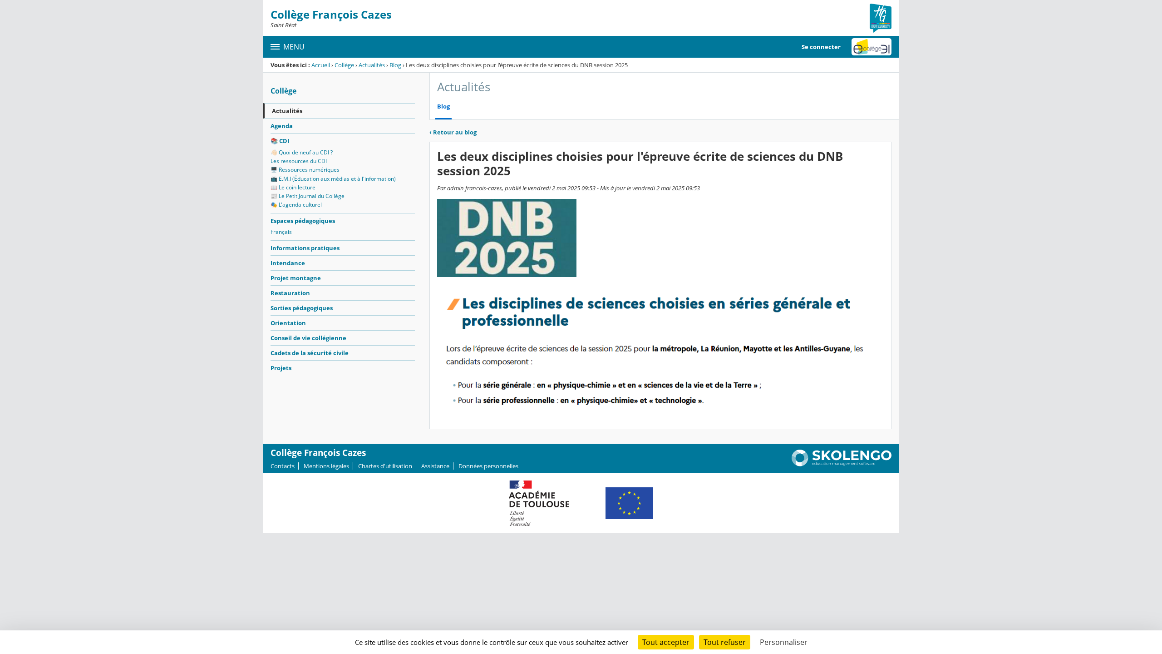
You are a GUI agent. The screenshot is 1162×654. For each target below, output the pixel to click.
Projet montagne (296, 278)
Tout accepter (665, 642)
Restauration (290, 293)
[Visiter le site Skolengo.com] (841, 464)
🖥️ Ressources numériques (305, 169)
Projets (281, 368)
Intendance (288, 263)
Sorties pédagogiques (302, 308)
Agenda (282, 126)
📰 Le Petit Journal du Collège (308, 196)
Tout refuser (725, 642)
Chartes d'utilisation (385, 466)
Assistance (435, 466)
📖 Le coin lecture (293, 187)
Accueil (320, 65)
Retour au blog (453, 132)
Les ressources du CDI (299, 161)
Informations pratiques (305, 248)
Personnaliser (783, 642)
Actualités (372, 65)
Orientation (288, 323)
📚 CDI (280, 141)
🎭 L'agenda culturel (296, 204)
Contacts (283, 466)
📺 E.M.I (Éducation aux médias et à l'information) (333, 179)
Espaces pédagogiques (303, 221)
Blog (395, 65)
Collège (344, 65)
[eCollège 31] (871, 47)
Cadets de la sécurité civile (310, 353)
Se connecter (821, 47)
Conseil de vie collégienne (308, 338)
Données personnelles (488, 466)
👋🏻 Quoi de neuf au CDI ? (302, 152)
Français (281, 232)
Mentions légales (326, 466)
